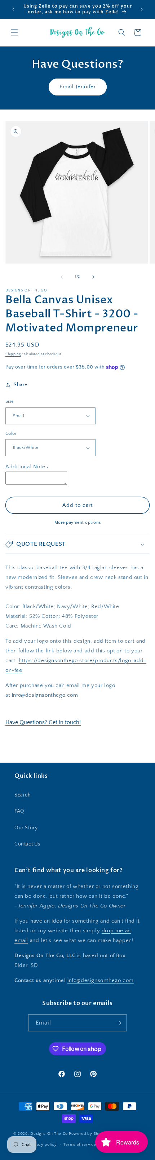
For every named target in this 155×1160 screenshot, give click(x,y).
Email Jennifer (77, 87)
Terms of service (79, 1144)
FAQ (19, 811)
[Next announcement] (142, 9)
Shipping (13, 354)
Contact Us (27, 844)
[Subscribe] (119, 1022)
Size (9, 401)
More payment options (77, 522)
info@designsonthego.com (45, 695)
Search (22, 795)
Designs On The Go (49, 1133)
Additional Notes (26, 467)
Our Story (25, 828)
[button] (14, 32)
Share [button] (20, 385)
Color (11, 433)
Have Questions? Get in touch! (43, 722)
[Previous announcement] (13, 9)
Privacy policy (43, 1144)
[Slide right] (93, 277)
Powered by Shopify (88, 1133)
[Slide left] (62, 277)
